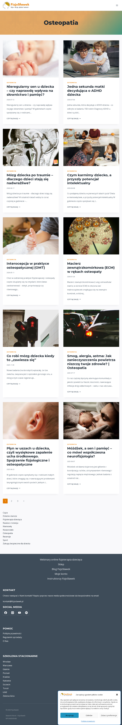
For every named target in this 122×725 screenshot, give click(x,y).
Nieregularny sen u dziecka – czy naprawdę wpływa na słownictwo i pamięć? (30, 91)
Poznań (6, 673)
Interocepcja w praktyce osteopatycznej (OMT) (28, 265)
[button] (117, 694)
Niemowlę (7, 526)
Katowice (7, 680)
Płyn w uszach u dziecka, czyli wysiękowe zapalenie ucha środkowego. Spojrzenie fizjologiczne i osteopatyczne (29, 456)
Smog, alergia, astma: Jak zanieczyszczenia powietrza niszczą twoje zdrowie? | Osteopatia (91, 362)
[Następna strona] (23, 501)
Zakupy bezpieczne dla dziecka (16, 543)
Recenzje (7, 536)
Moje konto (61, 573)
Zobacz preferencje (109, 715)
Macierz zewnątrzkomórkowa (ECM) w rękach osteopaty (91, 267)
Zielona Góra (8, 696)
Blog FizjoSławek (61, 569)
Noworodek (8, 530)
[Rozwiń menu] (117, 5)
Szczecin (6, 684)
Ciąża (5, 512)
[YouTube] (19, 612)
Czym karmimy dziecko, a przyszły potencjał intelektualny (89, 179)
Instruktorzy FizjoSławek (61, 578)
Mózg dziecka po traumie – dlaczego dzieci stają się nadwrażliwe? (30, 179)
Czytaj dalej (13, 118)
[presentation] (31, 59)
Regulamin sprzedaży (12, 637)
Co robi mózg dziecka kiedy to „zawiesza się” (30, 358)
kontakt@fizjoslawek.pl (13, 601)
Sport (5, 540)
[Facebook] (5, 612)
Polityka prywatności (88, 721)
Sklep (61, 564)
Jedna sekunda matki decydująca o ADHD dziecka (86, 91)
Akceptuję (70, 715)
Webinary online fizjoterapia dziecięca (61, 559)
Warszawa (7, 665)
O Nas (5, 641)
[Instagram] (12, 612)
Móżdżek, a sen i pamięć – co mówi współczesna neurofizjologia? (89, 452)
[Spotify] (26, 612)
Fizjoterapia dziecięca (12, 519)
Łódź (5, 692)
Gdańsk (6, 669)
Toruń (6, 688)
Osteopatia (11, 82)
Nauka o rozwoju (10, 523)
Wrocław (6, 661)
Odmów (89, 715)
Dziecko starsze (10, 516)
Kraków (6, 677)
